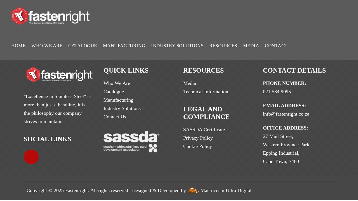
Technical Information (205, 91)
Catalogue (82, 45)
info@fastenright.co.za (286, 114)
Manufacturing (124, 45)
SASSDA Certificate (204, 129)
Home (18, 45)
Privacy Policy (198, 138)
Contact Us (114, 116)
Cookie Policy (197, 146)
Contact (276, 45)
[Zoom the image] (59, 71)
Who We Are (46, 45)
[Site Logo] (50, 16)
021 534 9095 (277, 91)
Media (251, 45)
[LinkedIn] (31, 157)
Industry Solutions (177, 45)
